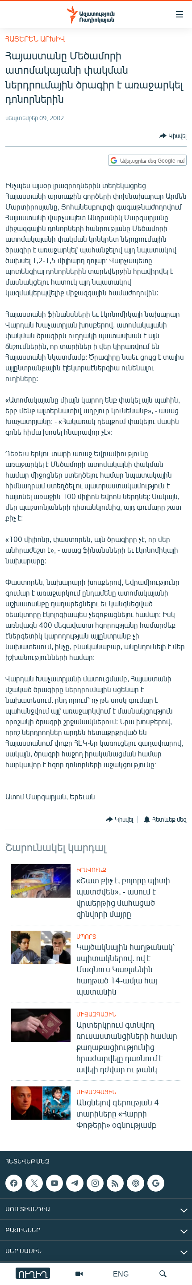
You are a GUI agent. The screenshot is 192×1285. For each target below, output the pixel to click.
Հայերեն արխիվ (35, 38)
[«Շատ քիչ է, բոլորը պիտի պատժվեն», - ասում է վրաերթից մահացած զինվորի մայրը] (41, 881)
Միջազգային (96, 1014)
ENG (121, 1273)
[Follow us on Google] (155, 1183)
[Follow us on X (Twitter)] (33, 1183)
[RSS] (115, 1183)
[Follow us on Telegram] (74, 1183)
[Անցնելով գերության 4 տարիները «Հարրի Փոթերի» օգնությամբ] (41, 1103)
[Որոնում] (163, 1274)
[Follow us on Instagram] (95, 1183)
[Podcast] (135, 1183)
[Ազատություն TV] (79, 1274)
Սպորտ (86, 936)
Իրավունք (91, 869)
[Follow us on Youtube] (54, 1183)
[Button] (173, 135)
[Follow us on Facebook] (13, 1183)
